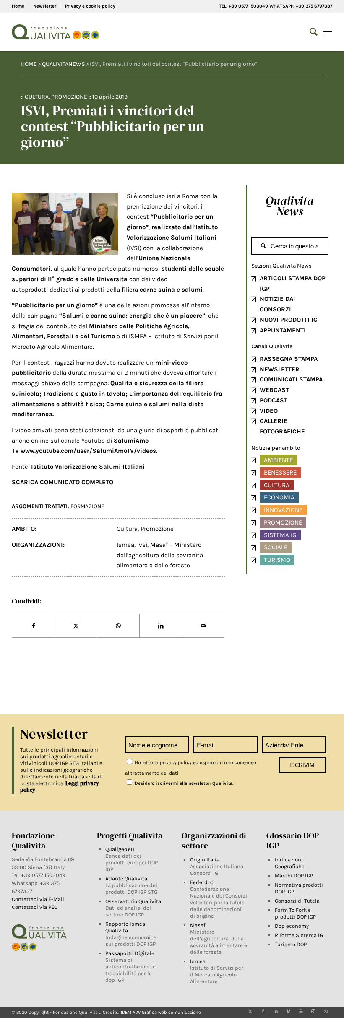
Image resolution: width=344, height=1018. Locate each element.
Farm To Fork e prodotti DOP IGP (295, 913)
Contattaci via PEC (34, 907)
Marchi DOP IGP (294, 875)
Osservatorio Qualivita (133, 901)
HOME (29, 64)
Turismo (277, 560)
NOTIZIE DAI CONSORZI (277, 304)
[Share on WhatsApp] (118, 626)
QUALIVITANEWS (63, 64)
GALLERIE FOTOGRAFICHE (282, 426)
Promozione (69, 96)
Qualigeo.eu (119, 849)
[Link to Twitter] (250, 1011)
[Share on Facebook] (33, 626)
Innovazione (283, 510)
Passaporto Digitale (129, 953)
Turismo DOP (291, 944)
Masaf (197, 925)
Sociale (275, 547)
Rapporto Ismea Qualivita (125, 927)
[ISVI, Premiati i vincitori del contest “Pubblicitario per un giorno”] (65, 224)
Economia (279, 497)
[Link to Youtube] (300, 1011)
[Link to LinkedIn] (275, 1011)
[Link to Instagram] (313, 1011)
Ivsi (142, 544)
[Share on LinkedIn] (161, 626)
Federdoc (202, 882)
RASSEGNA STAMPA (289, 359)
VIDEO (269, 411)
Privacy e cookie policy (90, 6)
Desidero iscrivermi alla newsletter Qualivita (182, 783)
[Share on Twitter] (76, 626)
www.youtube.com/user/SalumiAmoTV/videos (88, 450)
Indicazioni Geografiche (290, 862)
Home (18, 6)
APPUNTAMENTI (283, 330)
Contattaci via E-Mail (38, 899)
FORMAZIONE (87, 506)
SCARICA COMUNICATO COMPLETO (62, 482)
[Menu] (327, 32)
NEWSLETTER (280, 369)
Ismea (125, 544)
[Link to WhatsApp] (326, 1011)
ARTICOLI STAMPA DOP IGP (293, 283)
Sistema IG (280, 535)
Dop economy (292, 926)
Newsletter (44, 6)
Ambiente (278, 460)
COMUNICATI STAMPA (291, 379)
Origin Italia (204, 859)
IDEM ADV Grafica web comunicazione (161, 1012)
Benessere (280, 472)
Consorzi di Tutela (297, 901)
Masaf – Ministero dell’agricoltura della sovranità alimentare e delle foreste (160, 555)
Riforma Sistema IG (299, 935)
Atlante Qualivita (126, 878)
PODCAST (273, 400)
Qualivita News (290, 206)
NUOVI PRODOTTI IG (289, 320)
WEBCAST (274, 390)
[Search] (309, 32)
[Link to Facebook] (263, 1011)
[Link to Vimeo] (288, 1011)
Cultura (37, 96)
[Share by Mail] (203, 626)
